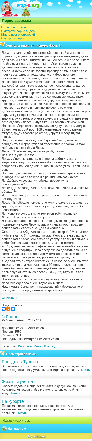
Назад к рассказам (16, 420)
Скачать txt (10, 298)
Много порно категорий (18, 34)
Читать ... (17, 393)
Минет (37, 346)
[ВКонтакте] (4, 309)
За (3, 316)
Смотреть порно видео (18, 31)
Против (11, 316)
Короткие (25, 346)
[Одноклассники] (8, 309)
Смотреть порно (13, 38)
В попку (49, 346)
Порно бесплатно (14, 27)
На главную (16, 428)
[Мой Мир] (13, 309)
